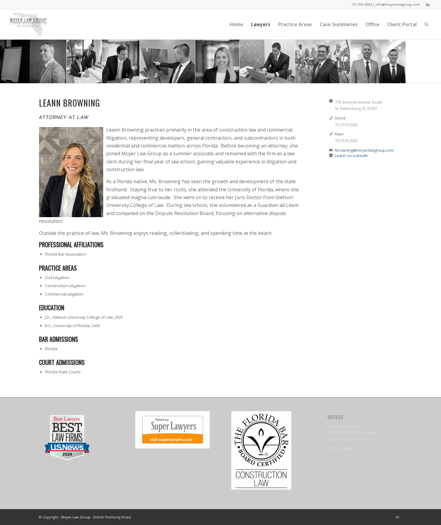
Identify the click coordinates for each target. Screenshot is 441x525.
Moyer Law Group (75, 517)
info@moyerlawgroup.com (398, 4)
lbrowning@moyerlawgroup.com (364, 150)
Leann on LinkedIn (351, 155)
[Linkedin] (427, 4)
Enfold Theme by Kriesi (112, 517)
